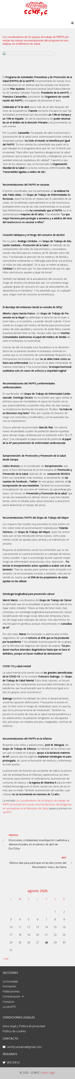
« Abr (6, 958)
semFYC (7, 812)
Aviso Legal (48, 1072)
